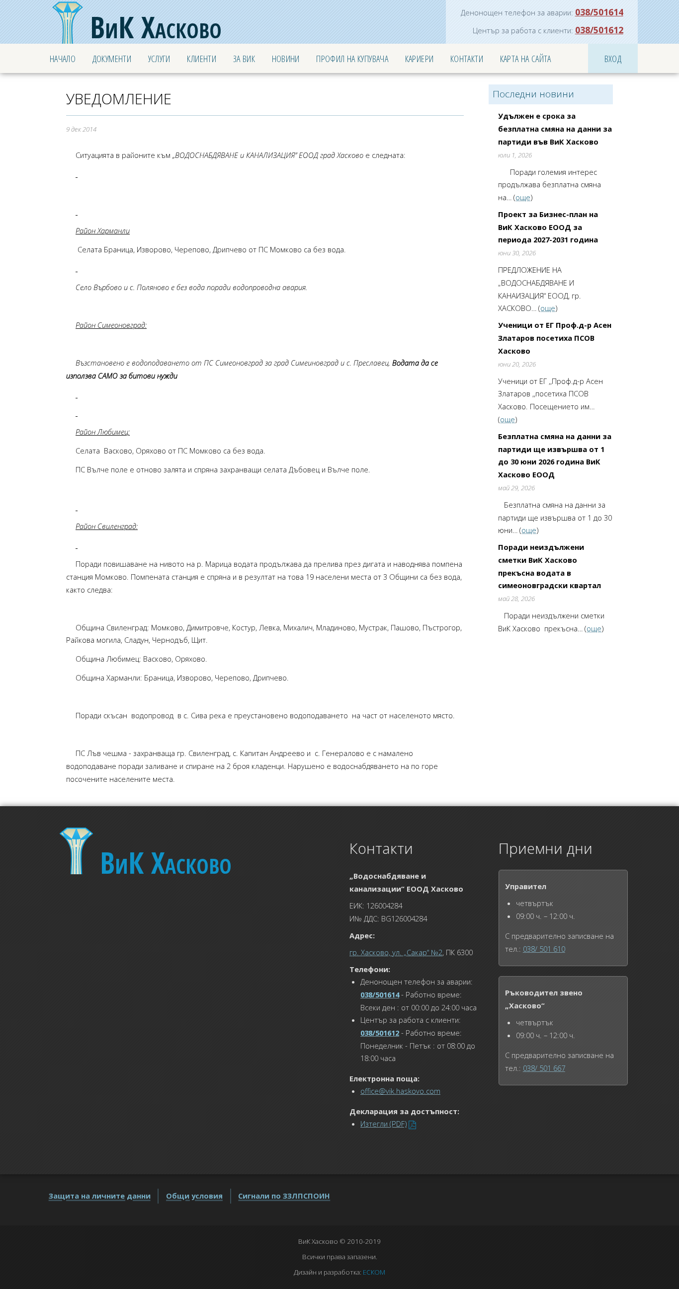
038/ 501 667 (544, 1068)
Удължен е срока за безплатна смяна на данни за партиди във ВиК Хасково (555, 128)
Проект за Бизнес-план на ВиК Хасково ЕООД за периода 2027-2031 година (548, 226)
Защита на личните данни (100, 1196)
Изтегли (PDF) (383, 1124)
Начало (63, 58)
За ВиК (244, 58)
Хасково (156, 27)
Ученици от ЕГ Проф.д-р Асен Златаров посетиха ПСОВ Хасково (554, 337)
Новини (286, 58)
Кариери (419, 58)
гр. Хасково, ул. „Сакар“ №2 (395, 952)
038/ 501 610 (544, 949)
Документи (111, 58)
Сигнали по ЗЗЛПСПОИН (284, 1196)
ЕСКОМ (374, 1272)
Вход (613, 58)
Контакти (466, 58)
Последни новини (533, 93)
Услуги (159, 58)
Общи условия (194, 1196)
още (522, 197)
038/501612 (599, 30)
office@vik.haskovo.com (400, 1091)
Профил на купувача (352, 58)
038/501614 (599, 12)
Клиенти (201, 58)
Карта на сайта (525, 58)
